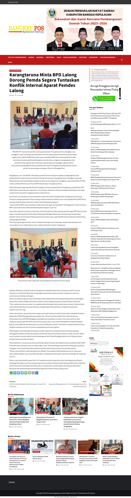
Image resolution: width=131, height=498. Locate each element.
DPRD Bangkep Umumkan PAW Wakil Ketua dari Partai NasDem (105, 204)
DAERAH (31, 57)
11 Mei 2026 (89, 465)
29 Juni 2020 (19, 95)
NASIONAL (39, 57)
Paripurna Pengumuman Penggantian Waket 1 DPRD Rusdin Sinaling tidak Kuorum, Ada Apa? (106, 301)
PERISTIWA (83, 57)
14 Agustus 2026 (20, 469)
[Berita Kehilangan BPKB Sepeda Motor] (42, 447)
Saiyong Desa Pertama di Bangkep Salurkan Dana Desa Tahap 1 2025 (46, 419)
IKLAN (59, 57)
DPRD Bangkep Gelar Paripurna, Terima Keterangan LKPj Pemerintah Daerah (103, 187)
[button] (122, 60)
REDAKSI (12, 482)
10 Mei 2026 (112, 465)
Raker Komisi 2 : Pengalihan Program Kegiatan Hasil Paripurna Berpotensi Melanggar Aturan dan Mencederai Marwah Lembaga (106, 270)
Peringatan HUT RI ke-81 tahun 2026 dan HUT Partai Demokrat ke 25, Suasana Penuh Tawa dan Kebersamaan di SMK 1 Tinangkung (106, 116)
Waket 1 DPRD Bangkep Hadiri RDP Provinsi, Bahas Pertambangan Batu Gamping (105, 151)
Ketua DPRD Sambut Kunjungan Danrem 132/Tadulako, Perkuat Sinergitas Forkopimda (106, 212)
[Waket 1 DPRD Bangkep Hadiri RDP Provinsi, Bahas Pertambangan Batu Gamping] (112, 447)
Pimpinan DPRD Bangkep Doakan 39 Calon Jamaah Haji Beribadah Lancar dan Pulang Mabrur (105, 160)
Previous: (27, 384)
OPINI (10, 62)
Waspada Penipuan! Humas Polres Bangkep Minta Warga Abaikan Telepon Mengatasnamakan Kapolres (105, 133)
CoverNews (81, 493)
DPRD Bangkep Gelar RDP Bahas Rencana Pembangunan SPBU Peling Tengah (104, 195)
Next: (67, 384)
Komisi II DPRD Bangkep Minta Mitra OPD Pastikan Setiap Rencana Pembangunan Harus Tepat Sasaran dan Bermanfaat (106, 239)
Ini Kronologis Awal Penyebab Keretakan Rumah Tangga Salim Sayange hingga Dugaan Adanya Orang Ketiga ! (105, 281)
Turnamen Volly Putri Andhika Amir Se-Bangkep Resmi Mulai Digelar (103, 257)
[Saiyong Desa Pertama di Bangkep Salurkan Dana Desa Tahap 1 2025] (48, 406)
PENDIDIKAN (93, 57)
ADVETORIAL (50, 57)
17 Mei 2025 (19, 427)
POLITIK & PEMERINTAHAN (17, 57)
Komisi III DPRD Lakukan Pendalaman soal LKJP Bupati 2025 (104, 229)
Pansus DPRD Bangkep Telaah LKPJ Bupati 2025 (104, 221)
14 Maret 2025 (73, 429)
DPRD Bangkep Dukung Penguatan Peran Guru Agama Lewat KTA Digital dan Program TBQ (106, 178)
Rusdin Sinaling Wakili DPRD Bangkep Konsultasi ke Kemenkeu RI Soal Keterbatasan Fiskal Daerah (106, 292)
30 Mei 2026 (42, 461)
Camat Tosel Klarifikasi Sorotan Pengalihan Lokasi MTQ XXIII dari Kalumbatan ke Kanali (105, 248)
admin (12, 95)
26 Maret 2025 (46, 424)
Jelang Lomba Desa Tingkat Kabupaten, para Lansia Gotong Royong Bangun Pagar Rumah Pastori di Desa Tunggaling (74, 422)
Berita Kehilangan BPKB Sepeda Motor (103, 124)
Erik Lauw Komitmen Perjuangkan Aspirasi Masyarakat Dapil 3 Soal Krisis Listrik (104, 318)
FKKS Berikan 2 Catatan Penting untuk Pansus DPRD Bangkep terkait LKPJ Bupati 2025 (106, 142)
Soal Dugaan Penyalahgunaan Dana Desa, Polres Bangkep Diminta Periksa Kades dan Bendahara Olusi (20, 420)
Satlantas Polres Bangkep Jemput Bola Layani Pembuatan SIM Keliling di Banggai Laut (105, 310)
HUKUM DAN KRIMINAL (107, 57)
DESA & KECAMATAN (70, 57)
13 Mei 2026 (65, 465)
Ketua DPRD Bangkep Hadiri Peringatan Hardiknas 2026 (104, 170)
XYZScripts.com (73, 497)
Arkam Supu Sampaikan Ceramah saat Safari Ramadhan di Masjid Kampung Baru (105, 327)
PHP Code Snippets (58, 497)
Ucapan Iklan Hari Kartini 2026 (101, 264)
